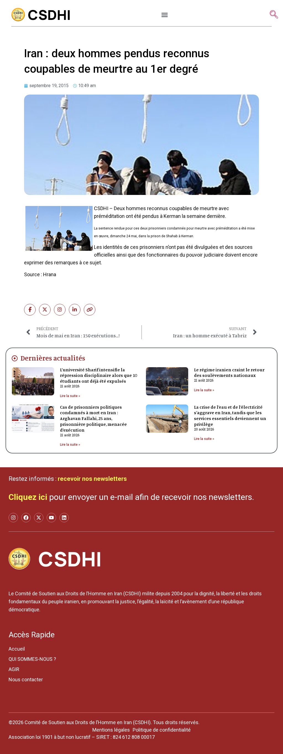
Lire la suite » (70, 396)
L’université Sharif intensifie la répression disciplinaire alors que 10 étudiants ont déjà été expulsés (98, 375)
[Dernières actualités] (15, 358)
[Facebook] (26, 517)
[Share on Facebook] (30, 309)
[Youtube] (51, 517)
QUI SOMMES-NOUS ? (32, 659)
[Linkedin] (64, 517)
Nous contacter (26, 679)
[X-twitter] (38, 517)
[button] (164, 15)
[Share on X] (45, 309)
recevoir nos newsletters (92, 478)
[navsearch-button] (273, 14)
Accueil (17, 649)
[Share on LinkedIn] (74, 309)
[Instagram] (59, 309)
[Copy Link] (89, 309)
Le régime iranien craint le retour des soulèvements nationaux (229, 372)
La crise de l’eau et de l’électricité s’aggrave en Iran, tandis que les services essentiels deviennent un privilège (230, 415)
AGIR (14, 669)
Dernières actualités (52, 358)
